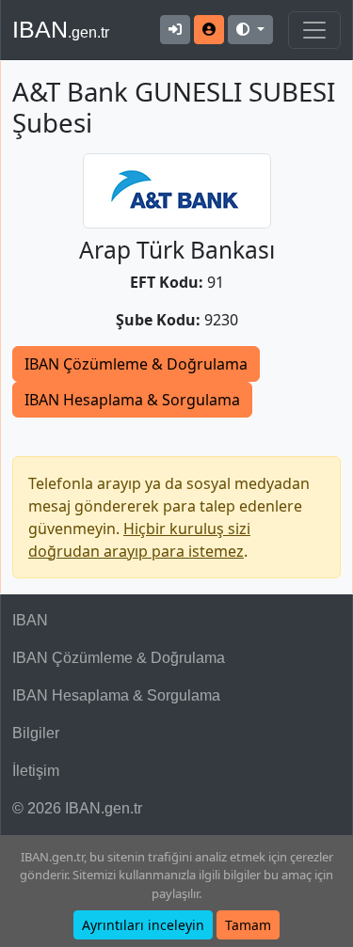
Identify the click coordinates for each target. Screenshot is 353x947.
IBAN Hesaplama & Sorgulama (132, 399)
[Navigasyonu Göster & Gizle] (314, 30)
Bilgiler (35, 733)
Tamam (248, 925)
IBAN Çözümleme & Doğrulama (136, 364)
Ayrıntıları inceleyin (143, 925)
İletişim (35, 771)
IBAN (60, 29)
